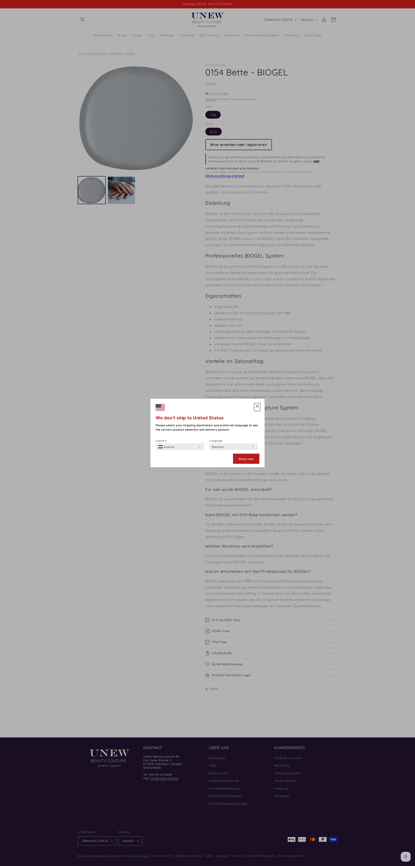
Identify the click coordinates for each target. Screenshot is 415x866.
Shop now (246, 458)
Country (161, 440)
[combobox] (166, 447)
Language (215, 440)
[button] (257, 407)
